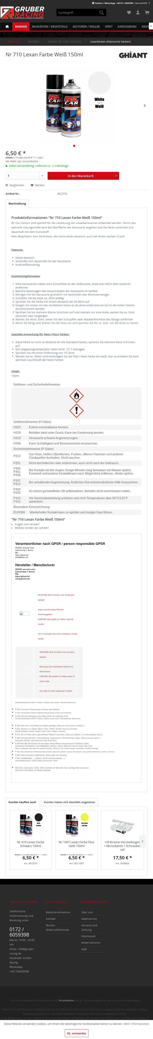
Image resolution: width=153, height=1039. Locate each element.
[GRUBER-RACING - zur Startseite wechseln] (22, 12)
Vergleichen (16, 185)
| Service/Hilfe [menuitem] (121, 3)
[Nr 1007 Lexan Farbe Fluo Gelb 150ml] (76, 825)
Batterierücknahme (58, 912)
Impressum (88, 936)
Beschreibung (17, 203)
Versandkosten (66, 1000)
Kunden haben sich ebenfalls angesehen (69, 802)
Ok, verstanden (76, 1033)
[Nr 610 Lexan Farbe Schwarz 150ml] (31, 825)
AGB (84, 949)
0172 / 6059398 (19, 932)
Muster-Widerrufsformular (57, 927)
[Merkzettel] (128, 12)
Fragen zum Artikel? (26, 524)
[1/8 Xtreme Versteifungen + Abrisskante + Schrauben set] (122, 825)
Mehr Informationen (136, 1024)
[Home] (7, 26)
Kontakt (50, 919)
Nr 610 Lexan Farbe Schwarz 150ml (30, 844)
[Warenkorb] (147, 12)
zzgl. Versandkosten (27, 161)
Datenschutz (89, 919)
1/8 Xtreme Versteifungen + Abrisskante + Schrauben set (122, 846)
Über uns (87, 912)
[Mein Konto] (138, 12)
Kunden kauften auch (22, 802)
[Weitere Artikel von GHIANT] (133, 58)
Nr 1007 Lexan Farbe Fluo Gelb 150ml (76, 844)
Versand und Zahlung (89, 927)
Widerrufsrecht (90, 942)
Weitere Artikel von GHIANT (31, 528)
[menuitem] (81, 12)
